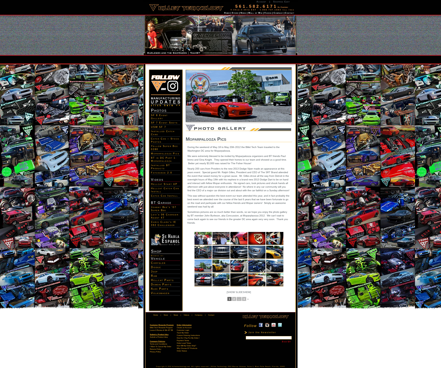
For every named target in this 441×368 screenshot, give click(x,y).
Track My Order (183, 333)
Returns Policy (155, 349)
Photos (159, 110)
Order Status (182, 351)
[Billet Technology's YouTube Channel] (273, 326)
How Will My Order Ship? (186, 346)
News (243, 13)
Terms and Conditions (158, 344)
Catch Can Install (164, 195)
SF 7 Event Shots (164, 122)
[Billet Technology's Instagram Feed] (267, 326)
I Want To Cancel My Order (160, 346)
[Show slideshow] (239, 292)
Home (227, 13)
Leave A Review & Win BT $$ (161, 330)
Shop (156, 251)
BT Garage (161, 203)
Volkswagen (160, 293)
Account (261, 2)
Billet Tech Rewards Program (161, 328)
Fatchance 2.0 (161, 172)
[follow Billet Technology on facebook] (260, 326)
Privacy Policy (155, 352)
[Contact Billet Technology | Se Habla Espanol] (165, 244)
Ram (154, 275)
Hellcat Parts (162, 280)
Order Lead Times (184, 343)
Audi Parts (159, 288)
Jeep (154, 271)
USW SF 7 (158, 127)
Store (235, 13)
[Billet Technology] (265, 319)
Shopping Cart (281, 2)
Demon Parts (161, 284)
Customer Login (183, 330)
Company (278, 13)
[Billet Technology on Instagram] (165, 95)
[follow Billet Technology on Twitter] (280, 326)
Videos (268, 13)
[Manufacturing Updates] (165, 106)
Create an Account (184, 328)
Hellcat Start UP (164, 184)
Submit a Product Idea (159, 337)
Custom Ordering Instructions (188, 335)
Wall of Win (255, 13)
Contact (289, 13)
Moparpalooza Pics (165, 153)
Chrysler (158, 262)
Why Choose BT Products (187, 348)
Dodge (156, 267)
